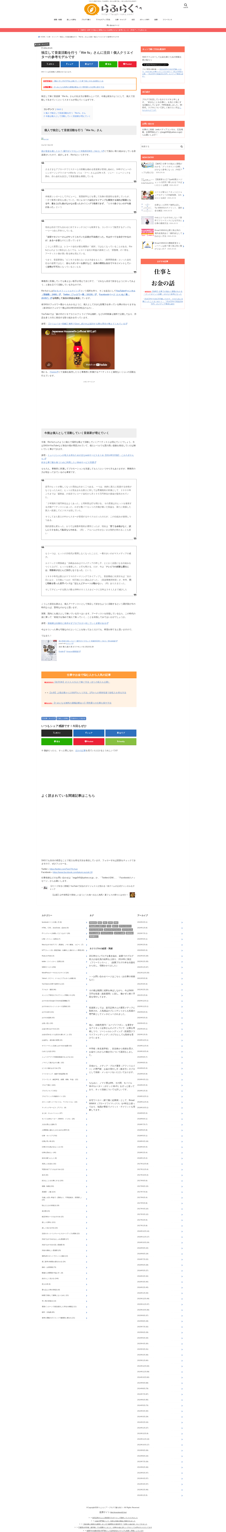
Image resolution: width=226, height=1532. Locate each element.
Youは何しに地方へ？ (97, 926)
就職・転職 (58, 20)
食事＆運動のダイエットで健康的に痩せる (58, 1318)
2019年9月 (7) (142, 1057)
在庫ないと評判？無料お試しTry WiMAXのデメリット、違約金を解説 (168, 208)
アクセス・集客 (49, 989)
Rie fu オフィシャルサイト (65, 291)
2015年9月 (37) (142, 1315)
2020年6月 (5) (142, 1012)
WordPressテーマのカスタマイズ (55, 973)
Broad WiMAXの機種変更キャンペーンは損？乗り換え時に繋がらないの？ (168, 246)
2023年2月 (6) (142, 945)
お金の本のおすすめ (50, 1029)
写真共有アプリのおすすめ (53, 1169)
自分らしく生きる (79, 718)
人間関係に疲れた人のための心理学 (55, 1130)
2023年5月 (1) (142, 939)
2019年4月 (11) (142, 1079)
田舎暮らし (94, 936)
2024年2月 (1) (142, 922)
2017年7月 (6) (142, 1192)
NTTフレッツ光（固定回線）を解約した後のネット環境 (63, 950)
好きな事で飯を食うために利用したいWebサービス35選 (67, 462)
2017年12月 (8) (142, 1164)
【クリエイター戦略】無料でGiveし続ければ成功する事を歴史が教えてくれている (86, 324)
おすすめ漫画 (48, 1018)
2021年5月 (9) (142, 978)
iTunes (53, 372)
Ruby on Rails (48, 956)
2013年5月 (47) (142, 1473)
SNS (110, 923)
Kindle (61, 651)
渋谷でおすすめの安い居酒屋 (53, 1245)
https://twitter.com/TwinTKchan (64, 869)
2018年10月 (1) (142, 1107)
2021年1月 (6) (142, 995)
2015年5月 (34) (142, 1338)
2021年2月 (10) (142, 989)
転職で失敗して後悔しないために (55, 1295)
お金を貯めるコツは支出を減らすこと (57, 1034)
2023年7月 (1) (142, 933)
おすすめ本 (48, 1012)
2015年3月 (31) (142, 1349)
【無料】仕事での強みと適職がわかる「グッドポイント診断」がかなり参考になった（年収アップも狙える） (161, 168)
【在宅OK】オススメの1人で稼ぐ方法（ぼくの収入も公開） (82, 682)
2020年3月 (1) (142, 1029)
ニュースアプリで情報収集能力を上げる (57, 1057)
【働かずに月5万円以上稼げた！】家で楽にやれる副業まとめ (77, 81)
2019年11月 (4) (142, 1046)
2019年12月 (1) (142, 1040)
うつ (109, 926)
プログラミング (106, 933)
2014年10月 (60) (143, 1377)
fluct (99, 923)
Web (116, 923)
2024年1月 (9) (142, 928)
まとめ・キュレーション (52, 1113)
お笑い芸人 (47, 1023)
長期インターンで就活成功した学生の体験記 (59, 1307)
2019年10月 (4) (142, 1051)
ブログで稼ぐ (86, 20)
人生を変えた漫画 (49, 1124)
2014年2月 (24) (142, 1422)
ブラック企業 (94, 933)
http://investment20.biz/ (118, 1512)
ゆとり (115, 926)
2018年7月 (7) (142, 1124)
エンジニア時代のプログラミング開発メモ (58, 995)
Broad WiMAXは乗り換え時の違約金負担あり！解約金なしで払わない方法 (168, 233)
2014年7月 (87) (142, 1394)
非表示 (58, 109)
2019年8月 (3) (142, 1063)
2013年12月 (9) (142, 1433)
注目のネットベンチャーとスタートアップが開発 (61, 1233)
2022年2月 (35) (142, 961)
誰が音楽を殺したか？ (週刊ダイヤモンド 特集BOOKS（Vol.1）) (71, 151)
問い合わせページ (113, 25)
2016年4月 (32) (142, 1276)
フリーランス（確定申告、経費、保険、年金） (60, 1079)
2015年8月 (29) (142, 1321)
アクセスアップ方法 (103, 20)
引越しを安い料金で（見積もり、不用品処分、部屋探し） (62, 1199)
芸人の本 (46, 1284)
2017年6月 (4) (142, 1197)
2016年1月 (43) (142, 1293)
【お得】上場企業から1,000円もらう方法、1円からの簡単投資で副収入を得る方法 (87, 693)
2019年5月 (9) (142, 1074)
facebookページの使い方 (52, 922)
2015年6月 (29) (142, 1332)
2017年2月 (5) (142, 1220)
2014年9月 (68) (142, 1383)
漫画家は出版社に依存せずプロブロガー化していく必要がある (77, 623)
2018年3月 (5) (142, 1147)
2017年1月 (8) (142, 1225)
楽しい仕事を (71, 20)
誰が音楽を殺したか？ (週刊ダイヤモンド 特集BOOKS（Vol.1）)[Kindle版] (87, 641)
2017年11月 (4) (142, 1169)
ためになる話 (48, 1051)
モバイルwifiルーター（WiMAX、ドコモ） (58, 1119)
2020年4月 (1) (142, 1023)
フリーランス (167, 20)
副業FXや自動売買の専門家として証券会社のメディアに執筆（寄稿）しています (115, 1531)
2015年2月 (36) (142, 1355)
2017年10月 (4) (142, 1175)
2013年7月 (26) (142, 1461)
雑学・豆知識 (48, 1312)
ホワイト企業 (119, 933)
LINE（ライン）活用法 (51, 939)
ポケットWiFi (144, 20)
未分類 (46, 1211)
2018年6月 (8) (142, 1130)
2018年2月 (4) (142, 1152)
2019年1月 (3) (142, 1091)
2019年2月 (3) (142, 1085)
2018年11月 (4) (142, 1102)
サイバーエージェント (112, 930)
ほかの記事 (80, 750)
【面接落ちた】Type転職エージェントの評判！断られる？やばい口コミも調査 (168, 182)
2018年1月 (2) (142, 1158)
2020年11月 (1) (142, 1006)
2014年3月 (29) (142, 1417)
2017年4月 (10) (142, 1209)
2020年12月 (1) (142, 1001)
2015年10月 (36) (143, 1310)
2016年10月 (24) (143, 1242)
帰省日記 (129, 933)
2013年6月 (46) (142, 1467)
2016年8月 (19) (142, 1254)
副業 (156, 20)
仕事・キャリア (120, 20)
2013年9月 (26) (142, 1450)
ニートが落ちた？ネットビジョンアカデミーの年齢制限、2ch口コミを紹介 (168, 195)
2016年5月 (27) (142, 1270)
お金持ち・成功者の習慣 (52, 1040)
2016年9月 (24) (142, 1248)
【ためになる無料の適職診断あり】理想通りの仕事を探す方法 (78, 87)
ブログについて (49, 1091)
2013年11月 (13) (143, 1439)
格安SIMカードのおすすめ (53, 1217)
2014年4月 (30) (142, 1411)
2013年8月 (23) (142, 1456)
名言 (133, 20)
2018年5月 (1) (142, 1136)
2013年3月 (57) (142, 1484)
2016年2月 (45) (142, 1287)
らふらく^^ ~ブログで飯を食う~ (111, 1507)
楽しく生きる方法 (50, 1228)
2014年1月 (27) (142, 1428)
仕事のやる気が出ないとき (52, 1147)
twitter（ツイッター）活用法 (53, 961)
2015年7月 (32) (142, 1327)
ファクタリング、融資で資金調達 (55, 1074)
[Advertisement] (89, 404)
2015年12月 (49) (143, 1299)
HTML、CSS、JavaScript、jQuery (55, 928)
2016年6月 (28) (142, 1265)
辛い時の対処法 (49, 1301)
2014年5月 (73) (142, 1405)
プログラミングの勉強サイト (54, 1096)
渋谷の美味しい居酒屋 (51, 1250)
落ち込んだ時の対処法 (51, 1290)
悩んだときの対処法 (50, 1205)
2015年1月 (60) (142, 1360)
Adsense (93, 923)
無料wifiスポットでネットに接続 (55, 1256)
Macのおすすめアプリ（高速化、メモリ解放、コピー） (62, 945)
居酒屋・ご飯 (48, 1192)
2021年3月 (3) (142, 984)
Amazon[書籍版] (72, 651)
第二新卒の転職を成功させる (54, 1262)
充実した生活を (49, 1164)
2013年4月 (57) (142, 1478)
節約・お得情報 (49, 1267)
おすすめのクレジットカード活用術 (56, 1006)
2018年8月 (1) (142, 1119)
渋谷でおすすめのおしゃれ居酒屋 (55, 1239)
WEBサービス (49, 967)
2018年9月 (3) (142, 1113)
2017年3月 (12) (142, 1214)
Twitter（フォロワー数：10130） (78, 294)
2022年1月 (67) (142, 967)
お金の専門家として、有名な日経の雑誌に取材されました (115, 1521)
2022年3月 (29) (142, 956)
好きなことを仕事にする (52, 1181)
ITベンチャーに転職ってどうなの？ (56, 933)
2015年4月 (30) (142, 1343)
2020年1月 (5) (142, 1034)
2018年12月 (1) (142, 1096)
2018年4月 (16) (142, 1141)
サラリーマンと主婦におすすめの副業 (57, 1046)
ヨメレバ (69, 643)
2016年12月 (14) (143, 1231)
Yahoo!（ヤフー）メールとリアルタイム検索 (59, 978)
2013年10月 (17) (143, 1445)
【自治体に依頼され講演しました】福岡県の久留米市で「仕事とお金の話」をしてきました (115, 1524)
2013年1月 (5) (142, 1495)
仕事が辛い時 (48, 1141)
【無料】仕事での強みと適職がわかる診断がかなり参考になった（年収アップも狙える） (114, 30)
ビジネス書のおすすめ (51, 1068)
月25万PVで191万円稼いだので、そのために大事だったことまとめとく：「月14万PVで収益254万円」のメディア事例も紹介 (162, 301)
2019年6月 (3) (142, 1068)
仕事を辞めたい (49, 1152)
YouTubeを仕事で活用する (53, 984)
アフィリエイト (125, 926)
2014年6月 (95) (142, 1400)
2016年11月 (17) (143, 1237)
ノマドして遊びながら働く (53, 1063)
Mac (105, 923)
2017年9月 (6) (142, 1181)
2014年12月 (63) (143, 1366)
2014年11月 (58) (143, 1372)
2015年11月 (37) (143, 1304)
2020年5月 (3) (142, 1018)
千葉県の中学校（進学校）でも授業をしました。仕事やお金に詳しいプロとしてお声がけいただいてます (115, 1527)
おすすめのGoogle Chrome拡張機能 (56, 1001)
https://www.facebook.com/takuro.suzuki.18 (72, 872)
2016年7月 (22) (142, 1259)
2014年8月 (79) (142, 1388)
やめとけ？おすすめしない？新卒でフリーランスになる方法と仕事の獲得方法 (168, 220)
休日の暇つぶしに (49, 1158)
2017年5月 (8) (142, 1203)
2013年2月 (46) (142, 1490)
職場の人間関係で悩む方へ (52, 1273)
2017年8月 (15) (142, 1186)
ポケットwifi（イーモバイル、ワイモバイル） (59, 1102)
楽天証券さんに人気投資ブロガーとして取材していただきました (115, 1518)
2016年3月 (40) (142, 1282)
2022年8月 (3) (142, 950)
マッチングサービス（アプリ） (54, 1107)
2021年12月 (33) (143, 973)
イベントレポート (96, 930)
